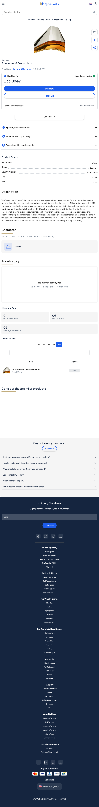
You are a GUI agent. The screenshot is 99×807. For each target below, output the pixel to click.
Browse (31, 19)
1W (39, 345)
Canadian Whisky (49, 726)
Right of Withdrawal (49, 700)
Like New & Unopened (22, 69)
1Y (54, 345)
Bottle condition (49, 592)
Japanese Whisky (49, 718)
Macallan (49, 603)
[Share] (94, 48)
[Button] (38, 536)
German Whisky (49, 738)
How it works (49, 663)
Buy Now (49, 88)
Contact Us (49, 449)
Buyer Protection (49, 555)
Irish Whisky (49, 722)
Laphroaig (49, 637)
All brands (49, 567)
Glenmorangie (49, 653)
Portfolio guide (50, 667)
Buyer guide (49, 551)
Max (59, 345)
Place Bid (49, 95)
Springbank (49, 611)
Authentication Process (49, 559)
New (48, 19)
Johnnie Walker (49, 622)
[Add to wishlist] (94, 32)
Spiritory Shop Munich (49, 752)
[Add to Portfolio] (94, 40)
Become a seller (49, 577)
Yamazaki (49, 619)
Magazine (49, 678)
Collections (57, 19)
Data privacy (49, 696)
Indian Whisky (49, 734)
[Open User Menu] (96, 3)
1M (44, 345)
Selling (68, 19)
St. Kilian (49, 748)
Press (49, 674)
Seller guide (49, 585)
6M (49, 345)
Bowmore (49, 615)
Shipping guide (49, 589)
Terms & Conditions (49, 689)
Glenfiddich (49, 641)
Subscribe (50, 525)
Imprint (49, 692)
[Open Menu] (3, 3)
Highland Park (49, 633)
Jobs (49, 708)
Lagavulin (49, 645)
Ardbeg (49, 607)
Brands (40, 19)
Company (49, 671)
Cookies (49, 704)
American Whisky (49, 730)
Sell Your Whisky (49, 581)
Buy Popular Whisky (49, 563)
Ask (74, 370)
